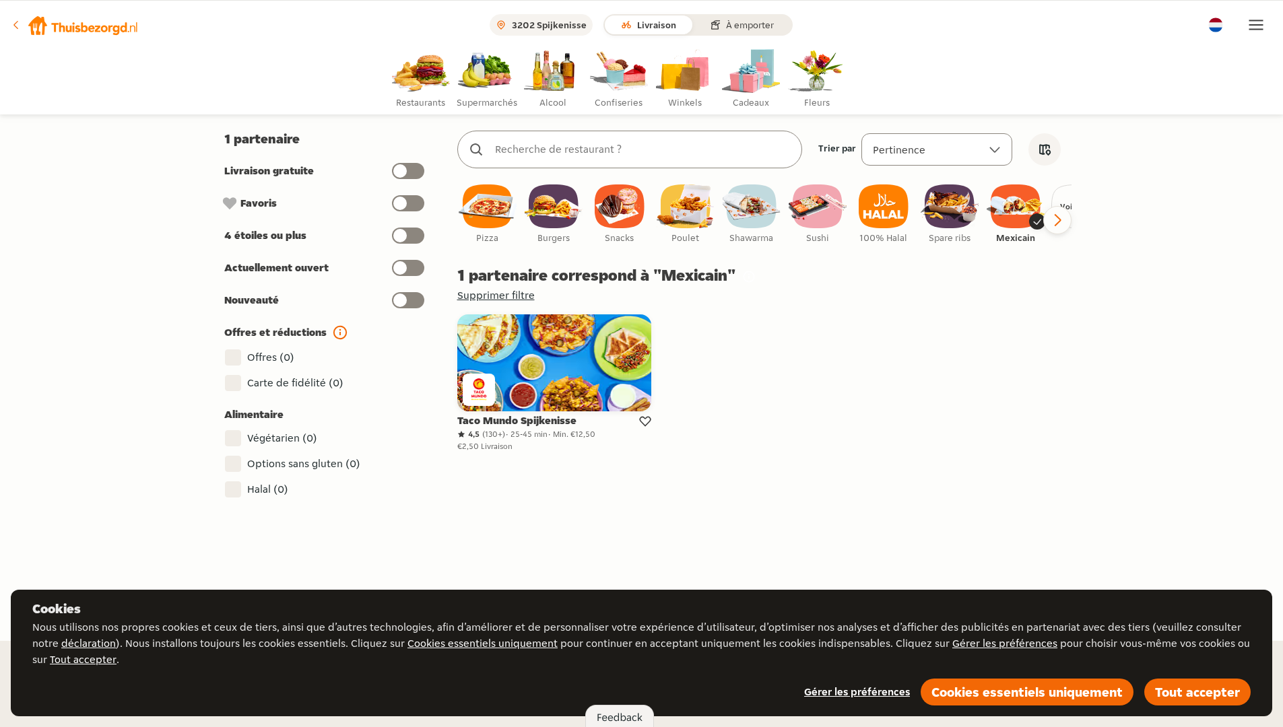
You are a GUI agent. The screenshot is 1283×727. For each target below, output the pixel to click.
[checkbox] (487, 214)
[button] (75, 25)
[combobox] (643, 149)
